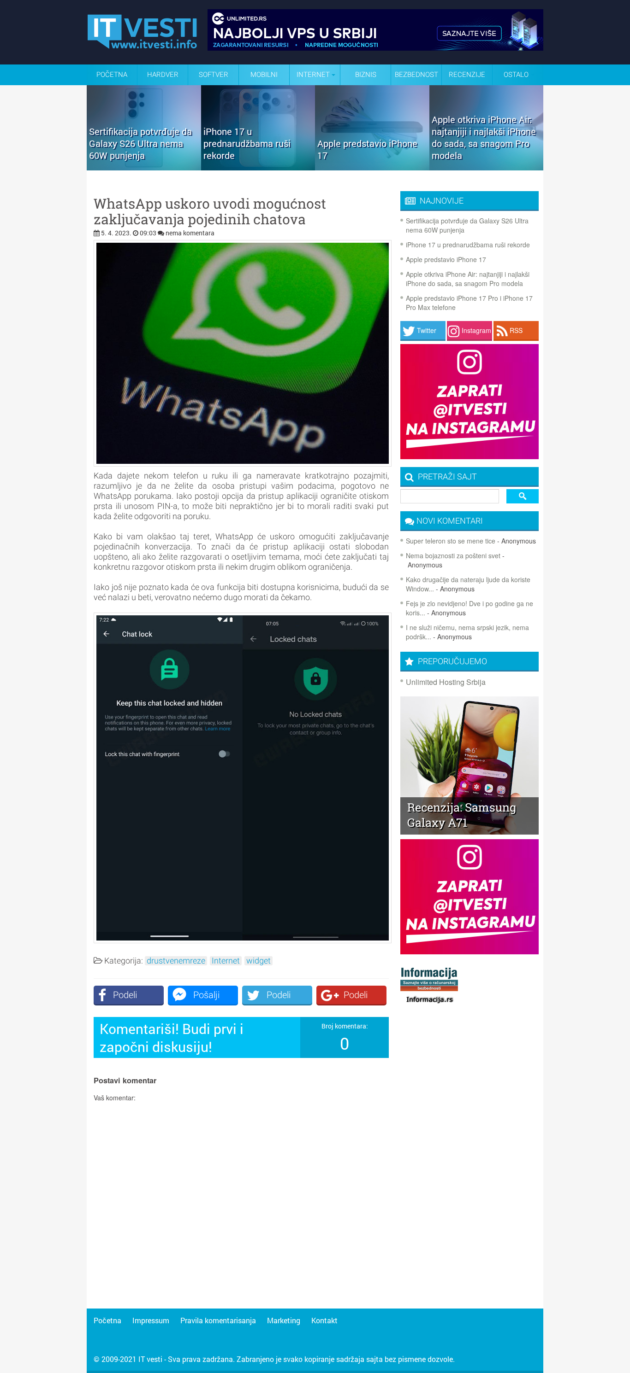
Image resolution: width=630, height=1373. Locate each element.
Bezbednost (416, 74)
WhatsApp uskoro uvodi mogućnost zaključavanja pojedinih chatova (210, 211)
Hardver (162, 74)
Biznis (365, 74)
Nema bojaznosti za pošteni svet (453, 555)
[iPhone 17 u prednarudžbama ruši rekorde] (258, 167)
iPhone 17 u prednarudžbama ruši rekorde (468, 244)
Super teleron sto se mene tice (450, 540)
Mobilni (264, 74)
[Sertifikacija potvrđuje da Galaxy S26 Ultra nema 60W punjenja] (144, 167)
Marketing (283, 1320)
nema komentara (190, 232)
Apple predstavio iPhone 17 (446, 259)
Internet (226, 960)
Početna (111, 74)
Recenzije (467, 74)
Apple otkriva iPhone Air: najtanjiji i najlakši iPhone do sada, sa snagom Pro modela (467, 278)
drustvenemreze (176, 960)
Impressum (150, 1320)
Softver (213, 74)
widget (258, 960)
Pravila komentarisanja (218, 1320)
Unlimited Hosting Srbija (446, 682)
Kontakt (324, 1320)
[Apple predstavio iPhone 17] (372, 167)
